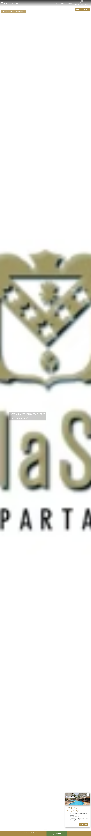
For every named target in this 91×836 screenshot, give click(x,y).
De (21, 3)
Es (12, 3)
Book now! (83, 824)
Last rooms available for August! (13, 11)
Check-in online (81, 9)
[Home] (81, 3)
